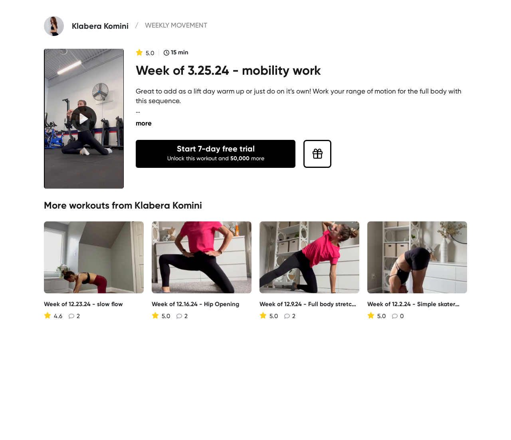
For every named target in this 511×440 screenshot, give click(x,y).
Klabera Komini (168, 205)
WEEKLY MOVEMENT (176, 25)
